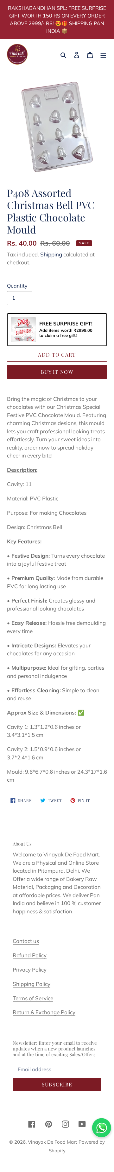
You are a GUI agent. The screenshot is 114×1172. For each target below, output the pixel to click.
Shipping (51, 254)
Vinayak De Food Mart (52, 1142)
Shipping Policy (31, 983)
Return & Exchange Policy (44, 1012)
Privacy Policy (30, 969)
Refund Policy (30, 955)
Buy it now (57, 371)
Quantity (17, 286)
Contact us (26, 941)
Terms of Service (33, 998)
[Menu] (103, 54)
